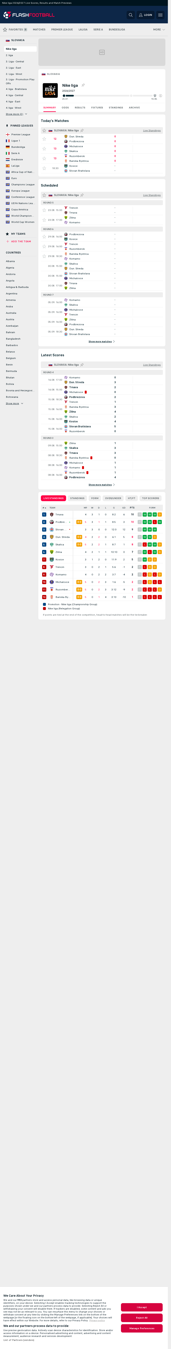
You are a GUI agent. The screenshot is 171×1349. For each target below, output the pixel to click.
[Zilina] (52, 552)
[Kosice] (52, 559)
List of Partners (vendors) (18, 1340)
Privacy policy (97, 1320)
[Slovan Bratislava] (52, 529)
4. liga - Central (14, 95)
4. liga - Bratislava (16, 89)
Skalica (59, 544)
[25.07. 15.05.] (112, 95)
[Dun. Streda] (52, 537)
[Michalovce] (52, 582)
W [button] (92, 507)
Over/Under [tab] (113, 498)
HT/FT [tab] (131, 498)
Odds (65, 107)
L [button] (105, 507)
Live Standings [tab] (53, 498)
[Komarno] (52, 574)
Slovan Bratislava (61, 529)
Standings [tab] (77, 498)
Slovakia (53, 74)
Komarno (61, 574)
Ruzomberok (62, 589)
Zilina (58, 552)
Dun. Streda (62, 537)
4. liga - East (13, 101)
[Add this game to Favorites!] (44, 139)
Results (80, 107)
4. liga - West (13, 107)
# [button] (43, 507)
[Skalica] (52, 544)
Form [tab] (94, 498)
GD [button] (124, 507)
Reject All (141, 1317)
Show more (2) (14, 114)
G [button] (114, 507)
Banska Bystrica (62, 597)
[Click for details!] (102, 139)
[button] (160, 95)
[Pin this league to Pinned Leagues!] (83, 85)
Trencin (59, 567)
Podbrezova (61, 522)
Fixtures (97, 107)
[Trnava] (52, 514)
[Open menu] (160, 15)
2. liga (9, 55)
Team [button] (52, 507)
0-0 (79, 522)
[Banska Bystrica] (52, 597)
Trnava (59, 514)
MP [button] (85, 507)
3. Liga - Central (15, 61)
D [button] (99, 507)
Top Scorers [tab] (150, 498)
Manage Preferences (141, 1328)
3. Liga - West (14, 74)
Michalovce (62, 582)
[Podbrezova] (52, 522)
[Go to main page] (32, 15)
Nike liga (11, 49)
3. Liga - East (13, 67)
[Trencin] (52, 567)
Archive (134, 107)
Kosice (59, 559)
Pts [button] (132, 507)
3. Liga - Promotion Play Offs (20, 81)
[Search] (131, 15)
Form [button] (152, 507)
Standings (116, 107)
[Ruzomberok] (52, 589)
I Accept (142, 1307)
